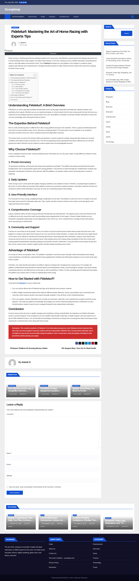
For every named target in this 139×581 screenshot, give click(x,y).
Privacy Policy (54, 562)
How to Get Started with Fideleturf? (21, 97)
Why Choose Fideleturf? (18, 82)
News (108, 132)
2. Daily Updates (18, 86)
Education (32, 16)
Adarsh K (23, 42)
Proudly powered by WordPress (60, 577)
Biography (109, 97)
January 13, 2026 (16, 523)
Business (109, 107)
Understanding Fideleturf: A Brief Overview (23, 78)
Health (108, 127)
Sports (108, 137)
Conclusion (14, 99)
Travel (76, 16)
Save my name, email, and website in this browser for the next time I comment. (35, 487)
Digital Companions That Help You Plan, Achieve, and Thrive (20, 520)
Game (43, 16)
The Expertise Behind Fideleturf (20, 80)
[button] (129, 16)
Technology (64, 16)
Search (108, 27)
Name (9, 453)
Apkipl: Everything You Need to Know (83, 389)
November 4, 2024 (48, 523)
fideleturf (22, 283)
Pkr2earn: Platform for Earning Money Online (29, 348)
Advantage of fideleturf (17, 95)
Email (9, 464)
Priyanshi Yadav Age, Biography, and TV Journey (115, 523)
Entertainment (18, 16)
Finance (52, 16)
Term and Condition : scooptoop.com (61, 558)
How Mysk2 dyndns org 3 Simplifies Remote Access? (20, 390)
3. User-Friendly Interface (21, 88)
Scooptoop (12, 9)
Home (51, 544)
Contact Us (53, 553)
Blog (107, 102)
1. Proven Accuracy (19, 84)
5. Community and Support (21, 93)
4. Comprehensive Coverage (22, 90)
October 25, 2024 (80, 523)
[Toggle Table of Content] (34, 75)
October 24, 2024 (113, 526)
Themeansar (84, 577)
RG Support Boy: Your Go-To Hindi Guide (79, 348)
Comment (10, 414)
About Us (52, 549)
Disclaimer (52, 567)
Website (9, 476)
